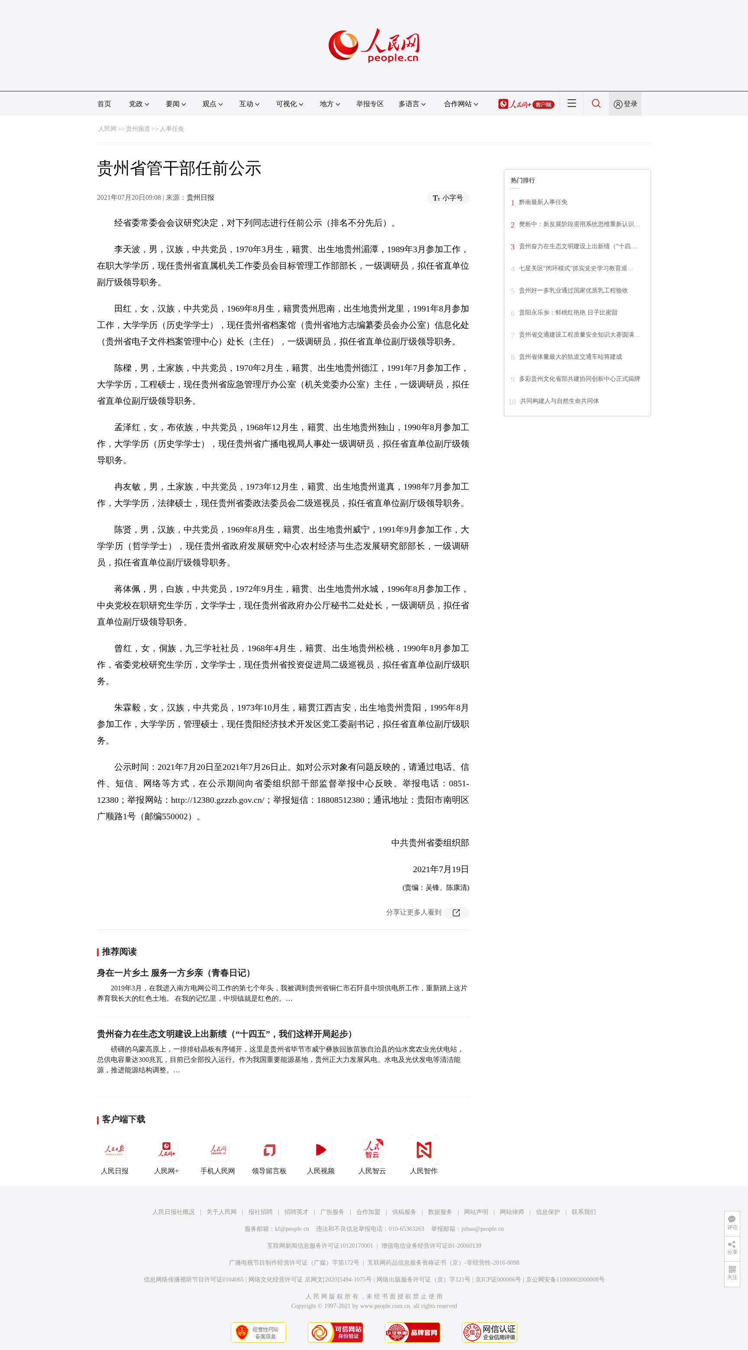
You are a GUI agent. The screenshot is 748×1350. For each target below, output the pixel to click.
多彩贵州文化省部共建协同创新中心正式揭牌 (579, 379)
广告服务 (332, 1212)
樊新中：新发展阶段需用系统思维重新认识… (579, 224)
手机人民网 (217, 1171)
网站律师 (512, 1212)
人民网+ (166, 1171)
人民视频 (321, 1171)
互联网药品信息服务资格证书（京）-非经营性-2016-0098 (443, 1262)
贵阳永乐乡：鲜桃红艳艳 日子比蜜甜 (568, 312)
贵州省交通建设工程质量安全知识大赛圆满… (579, 334)
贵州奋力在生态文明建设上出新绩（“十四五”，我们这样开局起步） (227, 1033)
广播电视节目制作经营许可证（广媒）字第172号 (294, 1262)
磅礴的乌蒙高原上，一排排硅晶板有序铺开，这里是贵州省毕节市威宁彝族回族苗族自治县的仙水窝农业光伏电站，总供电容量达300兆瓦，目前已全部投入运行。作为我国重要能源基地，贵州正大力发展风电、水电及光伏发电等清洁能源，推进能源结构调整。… (280, 1059)
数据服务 (440, 1212)
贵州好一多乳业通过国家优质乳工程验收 (573, 290)
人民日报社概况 (173, 1212)
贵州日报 (200, 197)
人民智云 (372, 1171)
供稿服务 (404, 1212)
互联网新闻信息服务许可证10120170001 (320, 1246)
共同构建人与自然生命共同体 (559, 401)
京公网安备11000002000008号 (565, 1279)
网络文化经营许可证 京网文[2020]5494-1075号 (310, 1279)
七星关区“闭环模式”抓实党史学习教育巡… (576, 268)
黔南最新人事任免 (543, 202)
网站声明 (476, 1212)
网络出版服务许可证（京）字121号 (424, 1279)
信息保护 (548, 1212)
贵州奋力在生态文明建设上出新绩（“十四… (578, 246)
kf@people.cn (292, 1229)
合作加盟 (368, 1212)
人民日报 (115, 1171)
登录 (631, 103)
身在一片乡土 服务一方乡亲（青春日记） (176, 972)
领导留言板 (269, 1171)
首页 (104, 103)
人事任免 (172, 129)
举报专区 (370, 103)
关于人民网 (221, 1212)
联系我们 (584, 1212)
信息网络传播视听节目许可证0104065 (194, 1279)
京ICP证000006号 (498, 1279)
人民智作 (424, 1171)
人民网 (107, 129)
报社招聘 (260, 1212)
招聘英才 (296, 1212)
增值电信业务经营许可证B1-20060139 (431, 1246)
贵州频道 (138, 129)
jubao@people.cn (482, 1229)
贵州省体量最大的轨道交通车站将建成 (570, 357)
